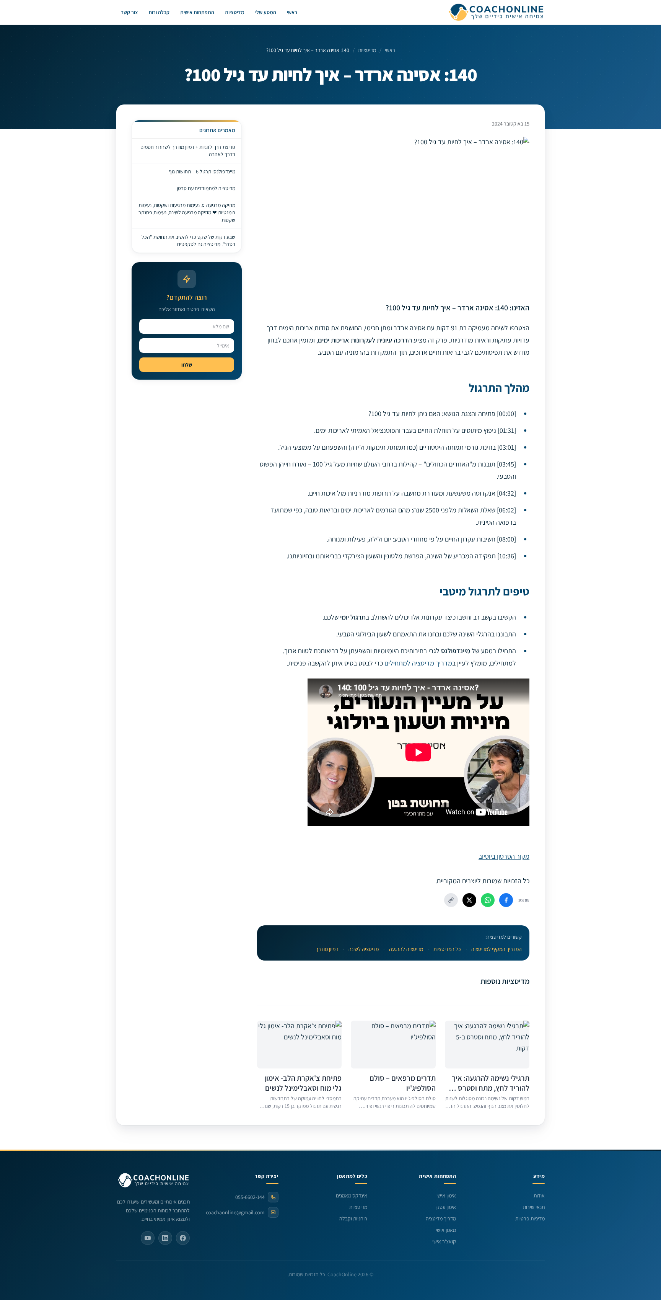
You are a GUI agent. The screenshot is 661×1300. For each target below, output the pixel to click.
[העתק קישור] (451, 900)
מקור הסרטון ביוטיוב (504, 856)
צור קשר (129, 12)
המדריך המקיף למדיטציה (496, 949)
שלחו (186, 364)
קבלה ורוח (159, 12)
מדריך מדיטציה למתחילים (418, 663)
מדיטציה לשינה (363, 949)
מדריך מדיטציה (441, 1218)
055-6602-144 (250, 1197)
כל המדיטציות (447, 949)
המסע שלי (265, 12)
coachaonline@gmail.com (235, 1212)
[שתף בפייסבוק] (506, 900)
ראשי (292, 12)
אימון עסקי (445, 1207)
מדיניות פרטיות (530, 1218)
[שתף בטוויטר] (469, 900)
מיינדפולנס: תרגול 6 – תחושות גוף (202, 171)
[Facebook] (183, 1238)
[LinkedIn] (165, 1238)
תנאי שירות (534, 1207)
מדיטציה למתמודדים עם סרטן (206, 188)
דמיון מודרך (327, 949)
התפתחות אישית (197, 12)
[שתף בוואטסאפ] (488, 900)
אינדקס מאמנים (351, 1195)
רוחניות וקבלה (353, 1218)
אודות (539, 1195)
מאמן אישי (446, 1230)
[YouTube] (148, 1238)
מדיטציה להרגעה (406, 949)
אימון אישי (446, 1195)
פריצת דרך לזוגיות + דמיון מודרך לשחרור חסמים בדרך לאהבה (187, 151)
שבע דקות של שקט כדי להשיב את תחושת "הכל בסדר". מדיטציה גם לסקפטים (188, 240)
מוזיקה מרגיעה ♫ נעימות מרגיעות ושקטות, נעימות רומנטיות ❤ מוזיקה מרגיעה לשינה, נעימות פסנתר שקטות (186, 212)
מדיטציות (234, 12)
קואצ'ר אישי (444, 1241)
